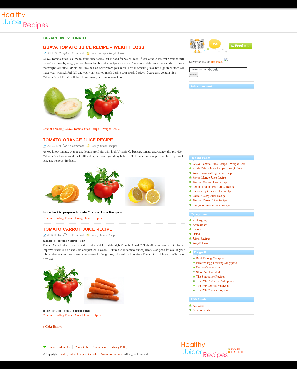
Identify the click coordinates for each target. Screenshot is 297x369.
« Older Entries (52, 326)
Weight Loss (116, 53)
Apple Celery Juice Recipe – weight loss (217, 168)
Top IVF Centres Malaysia (212, 285)
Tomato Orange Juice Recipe (78, 140)
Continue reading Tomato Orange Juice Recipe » (72, 218)
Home (51, 347)
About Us (64, 347)
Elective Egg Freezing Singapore (216, 263)
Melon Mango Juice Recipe (209, 177)
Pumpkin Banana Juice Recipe (211, 205)
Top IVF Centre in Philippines (215, 281)
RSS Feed (221, 46)
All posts (198, 305)
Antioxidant (200, 225)
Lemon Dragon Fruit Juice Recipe (213, 186)
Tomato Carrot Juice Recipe (77, 229)
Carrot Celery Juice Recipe (209, 196)
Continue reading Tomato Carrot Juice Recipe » (72, 315)
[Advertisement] (218, 19)
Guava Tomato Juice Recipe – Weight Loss (93, 47)
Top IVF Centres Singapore (213, 290)
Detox (196, 234)
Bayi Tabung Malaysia (210, 258)
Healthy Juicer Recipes (26, 19)
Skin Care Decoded (208, 272)
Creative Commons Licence (105, 354)
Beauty (94, 146)
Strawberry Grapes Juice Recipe (212, 191)
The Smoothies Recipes (210, 276)
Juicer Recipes (99, 53)
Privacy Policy (119, 347)
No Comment (75, 53)
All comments (201, 310)
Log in (235, 348)
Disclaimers (99, 347)
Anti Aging (200, 220)
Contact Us (81, 347)
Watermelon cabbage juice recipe (213, 173)
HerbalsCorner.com (208, 267)
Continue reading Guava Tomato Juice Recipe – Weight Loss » (81, 129)
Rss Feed (216, 62)
